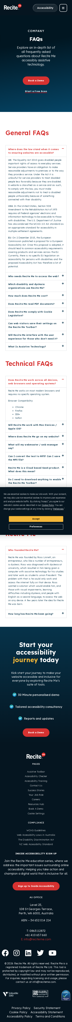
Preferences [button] (58, 509)
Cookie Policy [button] (48, 505)
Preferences (36, 526)
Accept (36, 519)
